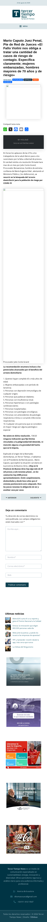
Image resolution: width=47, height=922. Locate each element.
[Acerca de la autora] (23, 891)
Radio (35, 80)
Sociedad (7, 82)
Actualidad (17, 80)
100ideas (34, 917)
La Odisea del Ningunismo (23, 647)
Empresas (28, 80)
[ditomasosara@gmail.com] (23, 896)
